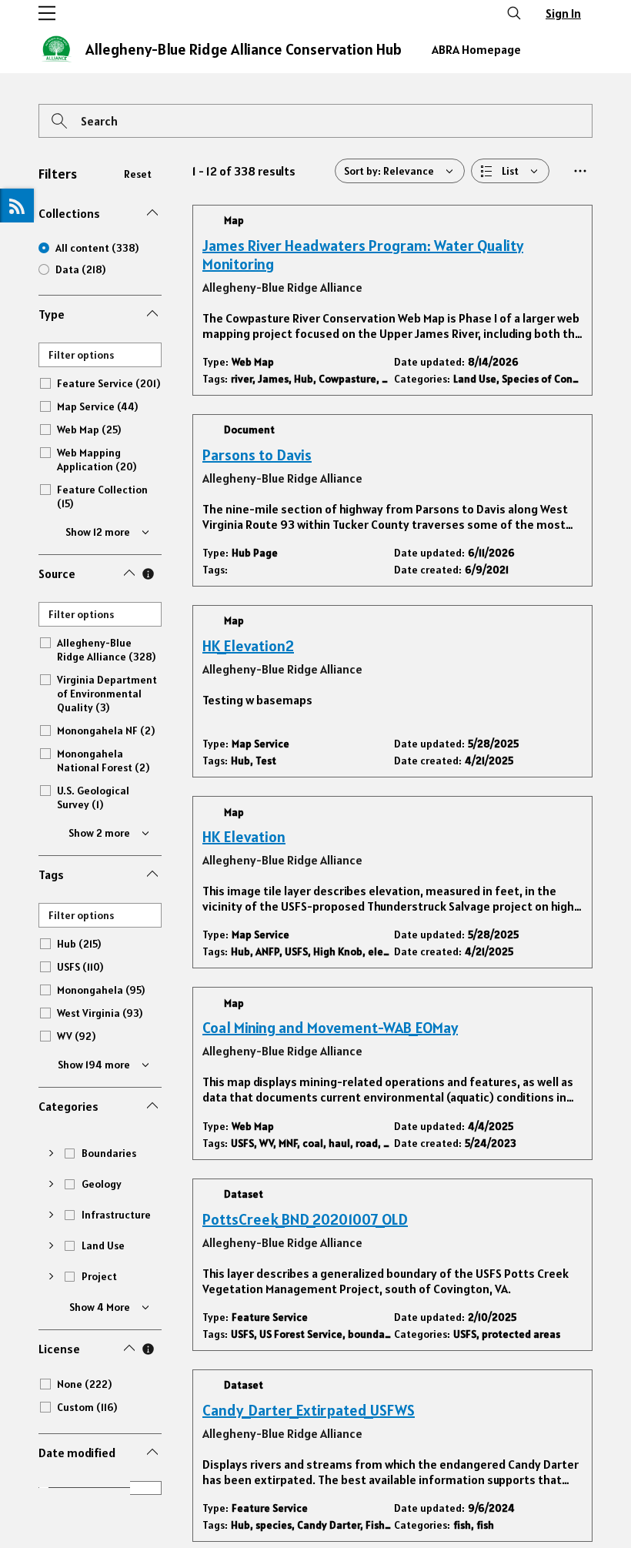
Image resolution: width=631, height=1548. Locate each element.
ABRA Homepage (476, 49)
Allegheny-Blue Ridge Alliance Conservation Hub (243, 49)
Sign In (563, 13)
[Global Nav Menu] (47, 13)
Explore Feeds (17, 205)
